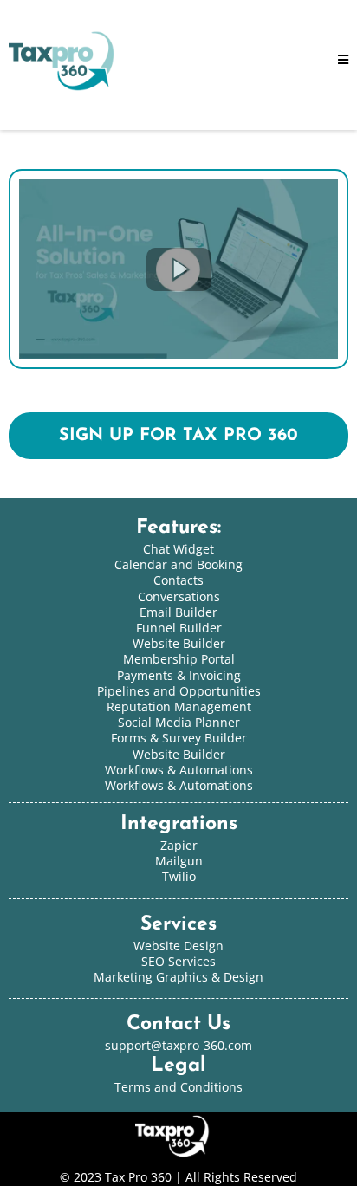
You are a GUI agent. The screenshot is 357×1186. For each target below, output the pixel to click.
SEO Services (178, 961)
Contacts (178, 580)
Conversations (179, 596)
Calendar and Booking (178, 564)
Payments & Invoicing (179, 675)
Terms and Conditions (178, 1087)
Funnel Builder (179, 627)
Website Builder (179, 754)
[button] (343, 60)
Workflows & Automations (179, 785)
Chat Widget (178, 549)
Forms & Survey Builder (179, 737)
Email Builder (178, 612)
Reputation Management (179, 706)
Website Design (178, 945)
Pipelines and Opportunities (179, 691)
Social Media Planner (179, 722)
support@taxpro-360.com (178, 1045)
